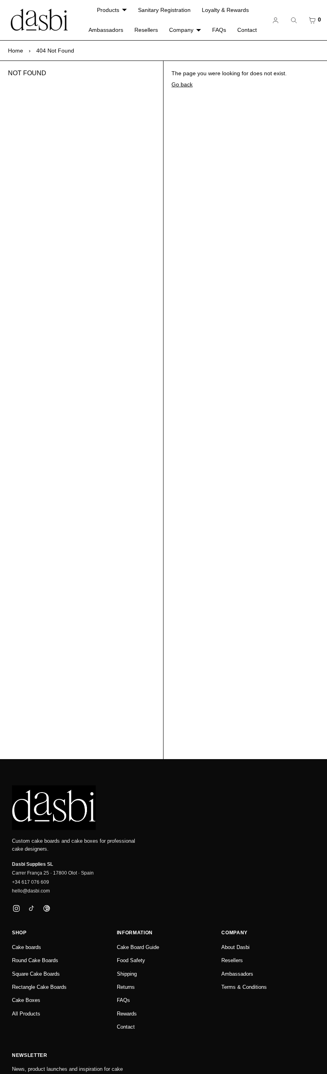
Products (108, 10)
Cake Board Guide (138, 947)
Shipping (127, 974)
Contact (247, 30)
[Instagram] (16, 908)
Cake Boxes (26, 1000)
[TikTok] (31, 908)
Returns (126, 987)
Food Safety (131, 960)
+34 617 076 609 (30, 882)
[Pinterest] (46, 908)
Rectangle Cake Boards (39, 987)
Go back (182, 84)
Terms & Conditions (244, 987)
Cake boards (26, 947)
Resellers (146, 30)
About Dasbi (235, 947)
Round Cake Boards (35, 960)
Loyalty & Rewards (225, 10)
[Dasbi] (54, 807)
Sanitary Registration (164, 10)
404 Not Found (55, 50)
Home (15, 50)
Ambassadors (106, 30)
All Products (26, 1014)
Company (181, 30)
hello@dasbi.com (31, 891)
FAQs (219, 30)
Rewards (127, 1014)
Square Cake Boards (36, 974)
